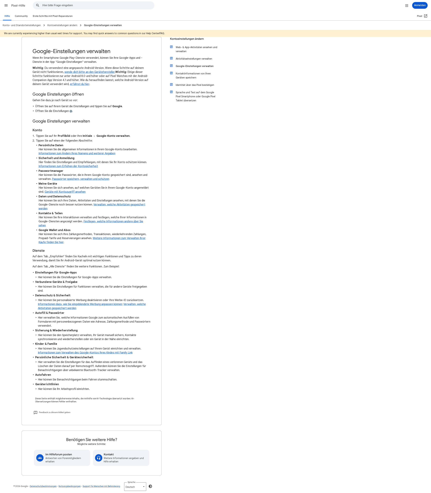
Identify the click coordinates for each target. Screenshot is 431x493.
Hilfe (7, 16)
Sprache (131, 482)
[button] (6, 5)
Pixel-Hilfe (18, 5)
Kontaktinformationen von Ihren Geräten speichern (193, 75)
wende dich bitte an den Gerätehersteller (89, 72)
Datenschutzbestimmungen (43, 486)
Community (21, 16)
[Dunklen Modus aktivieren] (150, 486)
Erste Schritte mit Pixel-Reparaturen (53, 16)
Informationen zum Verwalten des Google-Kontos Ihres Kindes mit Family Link (85, 352)
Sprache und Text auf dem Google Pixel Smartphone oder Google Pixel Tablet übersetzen (195, 96)
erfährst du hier (79, 84)
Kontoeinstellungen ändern (187, 39)
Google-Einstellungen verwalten (194, 66)
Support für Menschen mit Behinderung (101, 486)
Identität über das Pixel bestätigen (195, 84)
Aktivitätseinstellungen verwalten (194, 58)
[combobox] (98, 5)
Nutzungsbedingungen (70, 486)
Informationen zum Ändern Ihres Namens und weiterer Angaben (77, 153)
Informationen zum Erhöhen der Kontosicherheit (68, 166)
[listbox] (135, 486)
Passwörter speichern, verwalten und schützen (80, 179)
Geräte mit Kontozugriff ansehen (65, 191)
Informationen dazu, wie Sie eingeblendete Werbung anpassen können (80, 304)
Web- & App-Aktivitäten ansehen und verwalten (196, 49)
